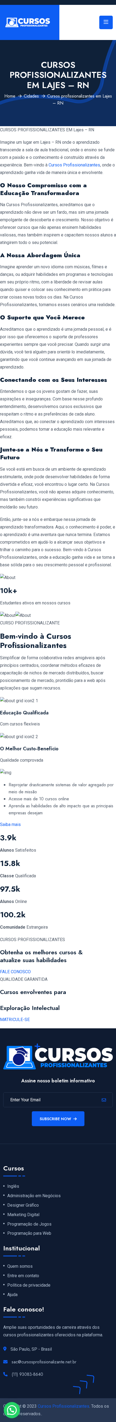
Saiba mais (10, 824)
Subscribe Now (55, 1119)
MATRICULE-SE (15, 1019)
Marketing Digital (23, 1214)
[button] (12, 1410)
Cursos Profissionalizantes (74, 165)
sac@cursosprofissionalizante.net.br (44, 1362)
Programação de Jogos (29, 1224)
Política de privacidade (28, 1285)
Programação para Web (29, 1233)
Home (9, 96)
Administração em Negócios (34, 1195)
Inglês (13, 1186)
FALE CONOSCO (15, 971)
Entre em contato (23, 1275)
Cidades (31, 96)
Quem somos (20, 1266)
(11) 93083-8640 (27, 1374)
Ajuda (12, 1294)
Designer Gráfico (23, 1205)
